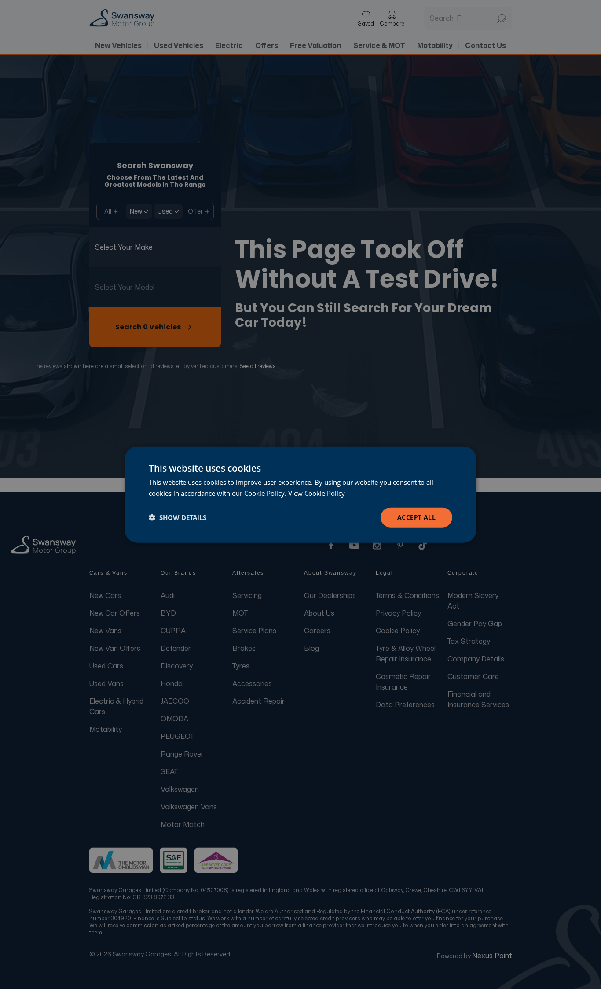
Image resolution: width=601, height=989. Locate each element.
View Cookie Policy (316, 493)
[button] (177, 517)
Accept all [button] (416, 517)
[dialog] (300, 495)
